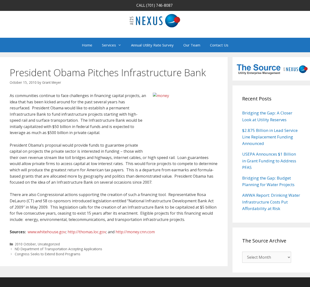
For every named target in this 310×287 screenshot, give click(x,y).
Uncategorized (49, 244)
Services (109, 45)
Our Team (191, 45)
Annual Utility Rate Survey (152, 45)
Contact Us (219, 45)
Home (87, 45)
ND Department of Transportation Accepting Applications (58, 249)
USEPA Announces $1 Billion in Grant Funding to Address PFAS (269, 160)
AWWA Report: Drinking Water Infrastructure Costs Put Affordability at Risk (271, 201)
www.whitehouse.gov (47, 231)
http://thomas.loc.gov (87, 231)
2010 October (25, 244)
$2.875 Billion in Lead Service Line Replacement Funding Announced (270, 137)
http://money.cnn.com (135, 231)
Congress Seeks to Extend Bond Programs (47, 254)
